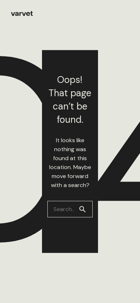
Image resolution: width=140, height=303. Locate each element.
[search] (85, 209)
